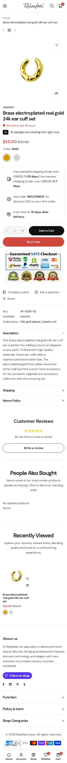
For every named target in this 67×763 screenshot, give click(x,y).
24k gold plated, (31, 322)
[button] (13, 745)
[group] (33, 68)
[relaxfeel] (33, 6)
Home (6, 18)
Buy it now (33, 242)
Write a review (33, 448)
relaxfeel (8, 107)
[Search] (52, 6)
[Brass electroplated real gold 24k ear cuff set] (17, 575)
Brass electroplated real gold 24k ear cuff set (16, 598)
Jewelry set (49, 322)
